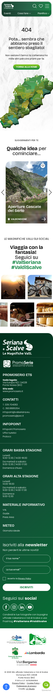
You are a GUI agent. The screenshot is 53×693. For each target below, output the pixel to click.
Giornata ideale (11, 530)
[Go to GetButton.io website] (46, 690)
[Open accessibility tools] (6, 686)
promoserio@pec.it (13, 416)
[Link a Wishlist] (41, 6)
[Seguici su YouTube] (29, 607)
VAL (5, 510)
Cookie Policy (33, 683)
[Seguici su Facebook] (6, 607)
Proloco (7, 436)
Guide (6, 513)
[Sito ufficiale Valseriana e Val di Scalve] (9, 6)
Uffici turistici (9, 433)
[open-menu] (47, 6)
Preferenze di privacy (26, 686)
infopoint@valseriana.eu (16, 412)
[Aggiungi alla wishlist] (43, 166)
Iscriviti (26, 587)
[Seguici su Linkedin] (22, 607)
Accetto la (19, 578)
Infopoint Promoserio (14, 429)
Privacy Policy (24, 578)
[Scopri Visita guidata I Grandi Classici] (44, 219)
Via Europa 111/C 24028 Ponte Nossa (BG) (15, 383)
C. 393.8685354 (11, 408)
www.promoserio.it (13, 391)
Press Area (8, 517)
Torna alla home (26, 67)
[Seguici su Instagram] (14, 607)
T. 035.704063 (10, 404)
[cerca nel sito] (35, 6)
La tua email (12, 569)
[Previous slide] (3, 192)
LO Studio (30, 689)
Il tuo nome (12, 558)
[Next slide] (50, 192)
